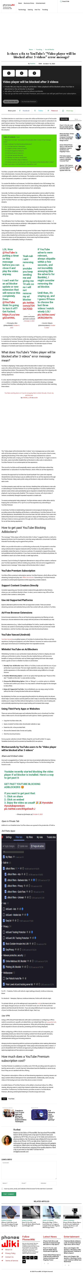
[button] (64, 1)
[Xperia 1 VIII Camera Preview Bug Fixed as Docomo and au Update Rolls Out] (78, 168)
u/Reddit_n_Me (26, 397)
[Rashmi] (7, 1140)
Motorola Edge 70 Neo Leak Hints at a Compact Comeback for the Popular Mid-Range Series (67, 137)
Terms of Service (11, 1260)
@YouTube (8, 252)
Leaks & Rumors (48, 1220)
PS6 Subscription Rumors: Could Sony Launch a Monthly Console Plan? (66, 158)
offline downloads (28, 577)
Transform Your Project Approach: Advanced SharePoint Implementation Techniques (20, 1116)
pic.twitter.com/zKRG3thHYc (46, 316)
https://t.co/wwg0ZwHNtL (11, 316)
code (39, 1003)
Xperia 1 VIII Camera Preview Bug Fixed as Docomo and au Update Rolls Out (66, 168)
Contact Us (9, 1257)
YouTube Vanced (7, 639)
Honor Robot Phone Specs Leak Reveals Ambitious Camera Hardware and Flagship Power (66, 148)
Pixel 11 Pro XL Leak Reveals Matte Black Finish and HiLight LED (67, 126)
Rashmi (32, 63)
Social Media (49, 49)
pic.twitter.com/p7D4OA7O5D (29, 305)
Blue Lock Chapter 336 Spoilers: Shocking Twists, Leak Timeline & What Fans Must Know (72, 1259)
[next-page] (48, 1263)
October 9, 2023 (37, 814)
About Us (8, 1249)
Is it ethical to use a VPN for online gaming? (51, 1115)
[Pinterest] (32, 1257)
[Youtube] (24, 1261)
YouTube (11, 1099)
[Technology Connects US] (10, 1241)
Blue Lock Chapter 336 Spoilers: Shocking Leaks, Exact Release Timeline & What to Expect (72, 1250)
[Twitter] (36, 1257)
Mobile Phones (7, 1220)
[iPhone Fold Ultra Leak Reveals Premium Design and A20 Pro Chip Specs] (11, 1212)
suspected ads (51, 1022)
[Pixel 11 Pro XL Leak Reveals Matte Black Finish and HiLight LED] (78, 127)
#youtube (47, 802)
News (31, 49)
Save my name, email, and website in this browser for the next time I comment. (28, 1189)
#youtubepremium (14, 805)
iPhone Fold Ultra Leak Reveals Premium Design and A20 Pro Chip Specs (10, 1224)
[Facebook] (24, 1257)
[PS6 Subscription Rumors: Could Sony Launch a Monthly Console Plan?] (78, 158)
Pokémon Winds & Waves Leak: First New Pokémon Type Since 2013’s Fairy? (72, 1242)
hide (18, 137)
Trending (39, 49)
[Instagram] (28, 1257)
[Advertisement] (41, 29)
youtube (35, 397)
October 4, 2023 (29, 321)
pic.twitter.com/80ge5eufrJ (19, 808)
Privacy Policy (10, 1253)
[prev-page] (44, 1263)
